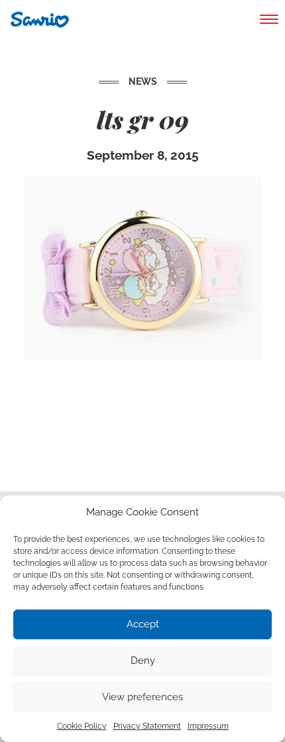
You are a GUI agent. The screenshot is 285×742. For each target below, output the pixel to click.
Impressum (208, 726)
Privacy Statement (147, 726)
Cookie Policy (82, 726)
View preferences (142, 697)
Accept (143, 624)
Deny (143, 660)
